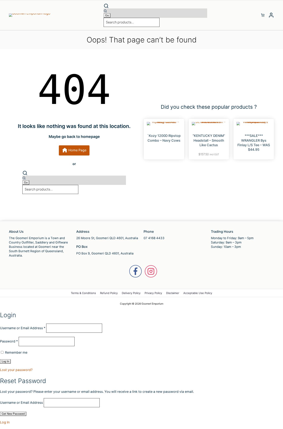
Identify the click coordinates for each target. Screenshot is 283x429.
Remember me (15, 352)
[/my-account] (271, 15)
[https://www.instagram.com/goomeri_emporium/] (151, 271)
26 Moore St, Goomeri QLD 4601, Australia (107, 238)
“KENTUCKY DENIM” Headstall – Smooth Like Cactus (209, 140)
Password (9, 341)
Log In (5, 422)
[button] (155, 5)
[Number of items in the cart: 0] (262, 15)
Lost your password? (16, 370)
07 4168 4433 (154, 238)
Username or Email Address (22, 328)
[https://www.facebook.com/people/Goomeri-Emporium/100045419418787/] (135, 271)
